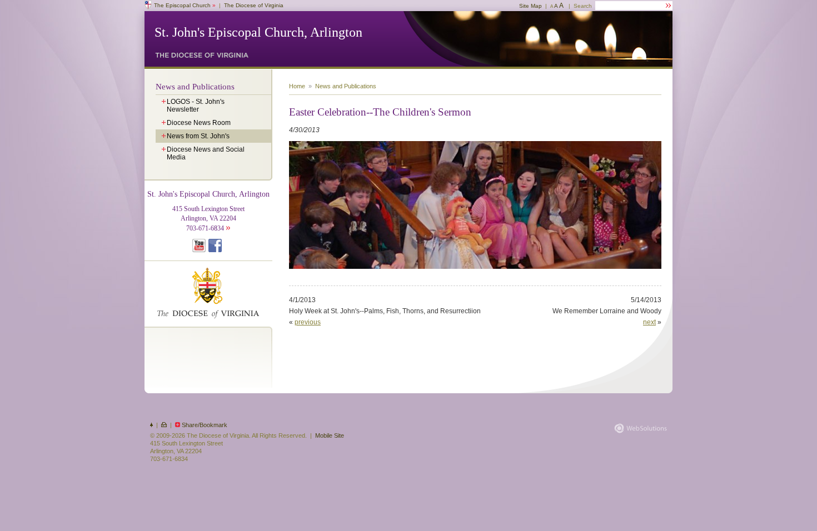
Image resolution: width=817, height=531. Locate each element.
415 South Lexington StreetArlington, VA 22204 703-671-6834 (208, 211)
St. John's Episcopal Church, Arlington (258, 32)
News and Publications (195, 86)
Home (297, 86)
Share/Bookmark (204, 425)
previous (308, 322)
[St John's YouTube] (200, 250)
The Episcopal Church (185, 5)
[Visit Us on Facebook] (216, 250)
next (649, 322)
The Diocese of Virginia (253, 5)
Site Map (530, 6)
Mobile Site (329, 435)
